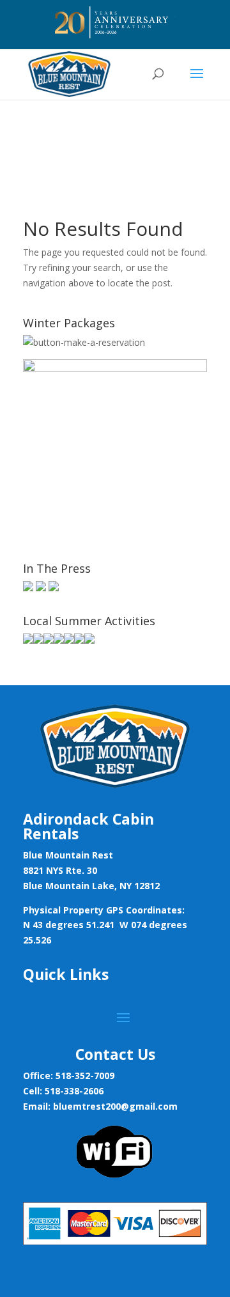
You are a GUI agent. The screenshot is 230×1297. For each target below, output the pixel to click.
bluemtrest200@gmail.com (115, 1106)
